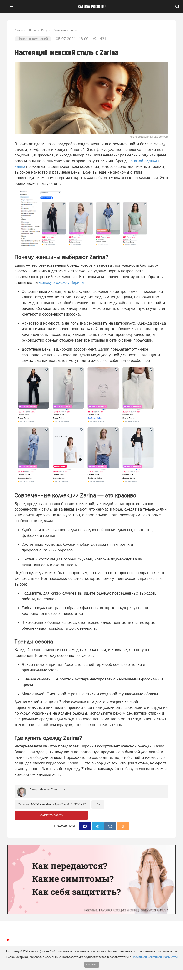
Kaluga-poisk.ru (92, 7)
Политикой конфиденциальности (155, 957)
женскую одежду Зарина (61, 282)
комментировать (51, 815)
